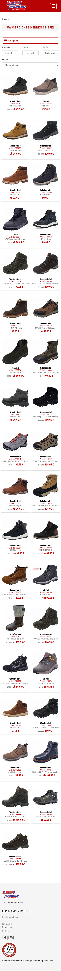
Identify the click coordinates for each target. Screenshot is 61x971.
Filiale (5, 59)
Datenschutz (7, 927)
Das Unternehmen (10, 917)
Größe (45, 47)
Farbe (25, 47)
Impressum (7, 924)
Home (5, 19)
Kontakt (5, 930)
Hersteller (6, 47)
